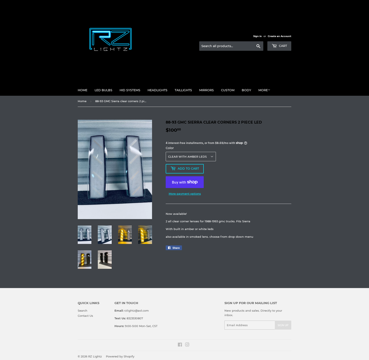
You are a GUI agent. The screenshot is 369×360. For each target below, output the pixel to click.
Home (82, 90)
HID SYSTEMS (130, 90)
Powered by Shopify (120, 356)
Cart (282, 46)
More (263, 90)
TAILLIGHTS (183, 90)
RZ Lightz (95, 356)
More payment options (185, 193)
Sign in (257, 36)
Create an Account (279, 36)
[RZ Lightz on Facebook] (180, 345)
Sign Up (283, 325)
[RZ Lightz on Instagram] (187, 345)
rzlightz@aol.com (136, 310)
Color (170, 148)
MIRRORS (206, 90)
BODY (246, 90)
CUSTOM (227, 90)
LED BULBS (103, 90)
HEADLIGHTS (157, 90)
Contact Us (85, 315)
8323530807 (135, 318)
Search (82, 310)
